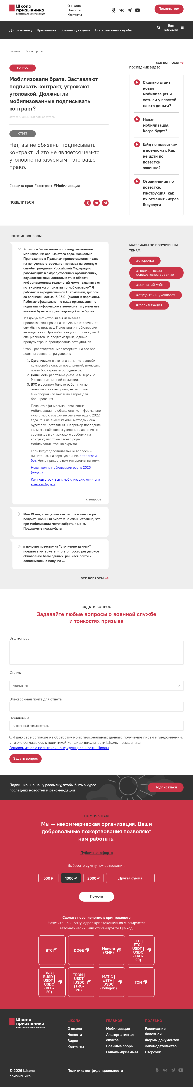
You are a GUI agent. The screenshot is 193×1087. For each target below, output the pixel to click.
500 (47, 878)
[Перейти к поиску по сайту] (157, 27)
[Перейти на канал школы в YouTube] (137, 10)
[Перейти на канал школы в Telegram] (129, 10)
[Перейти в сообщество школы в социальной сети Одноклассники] (113, 10)
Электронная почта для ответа (35, 699)
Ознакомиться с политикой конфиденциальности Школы (59, 747)
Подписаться (166, 787)
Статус (15, 672)
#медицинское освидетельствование (155, 272)
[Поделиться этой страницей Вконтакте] (96, 203)
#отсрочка (145, 260)
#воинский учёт (150, 284)
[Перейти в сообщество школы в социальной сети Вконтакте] (121, 10)
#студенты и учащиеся (155, 294)
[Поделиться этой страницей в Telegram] (105, 203)
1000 (69, 878)
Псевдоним (19, 718)
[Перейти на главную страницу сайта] (31, 10)
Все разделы (171, 27)
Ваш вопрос (19, 638)
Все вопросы (34, 51)
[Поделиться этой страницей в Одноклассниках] (87, 203)
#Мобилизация (149, 305)
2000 (91, 878)
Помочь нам (169, 8)
